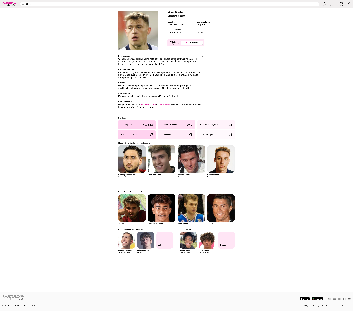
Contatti (16, 305)
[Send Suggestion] (202, 56)
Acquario (201, 24)
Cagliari (171, 32)
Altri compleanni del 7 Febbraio (130, 229)
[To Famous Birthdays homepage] (9, 3)
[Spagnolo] (334, 299)
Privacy (24, 305)
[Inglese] (329, 299)
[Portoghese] (339, 299)
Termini (32, 305)
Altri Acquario (185, 229)
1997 (181, 24)
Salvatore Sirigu (148, 104)
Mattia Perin (164, 104)
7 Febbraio (172, 24)
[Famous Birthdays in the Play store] (317, 298)
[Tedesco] (349, 299)
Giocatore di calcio (176, 16)
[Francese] (344, 299)
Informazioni (6, 305)
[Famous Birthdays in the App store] (304, 298)
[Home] (88, 297)
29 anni (200, 32)
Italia (178, 32)
